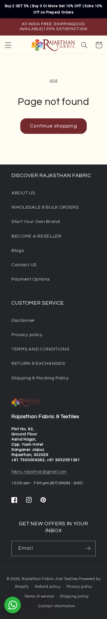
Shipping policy (74, 596)
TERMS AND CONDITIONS (40, 349)
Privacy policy (27, 334)
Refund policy (47, 587)
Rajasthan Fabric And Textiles (50, 579)
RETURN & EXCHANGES (38, 363)
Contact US (24, 265)
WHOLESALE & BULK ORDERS (45, 207)
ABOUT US (23, 193)
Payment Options (30, 279)
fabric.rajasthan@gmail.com (39, 472)
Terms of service (39, 596)
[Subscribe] (88, 548)
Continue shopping (53, 126)
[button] (8, 45)
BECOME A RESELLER (36, 236)
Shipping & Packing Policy (39, 378)
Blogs (17, 250)
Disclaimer (23, 320)
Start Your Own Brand (35, 221)
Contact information (56, 606)
